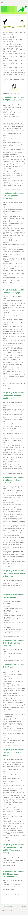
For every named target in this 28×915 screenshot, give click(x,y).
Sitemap (12, 906)
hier (22, 189)
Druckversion (7, 906)
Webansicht (23, 906)
